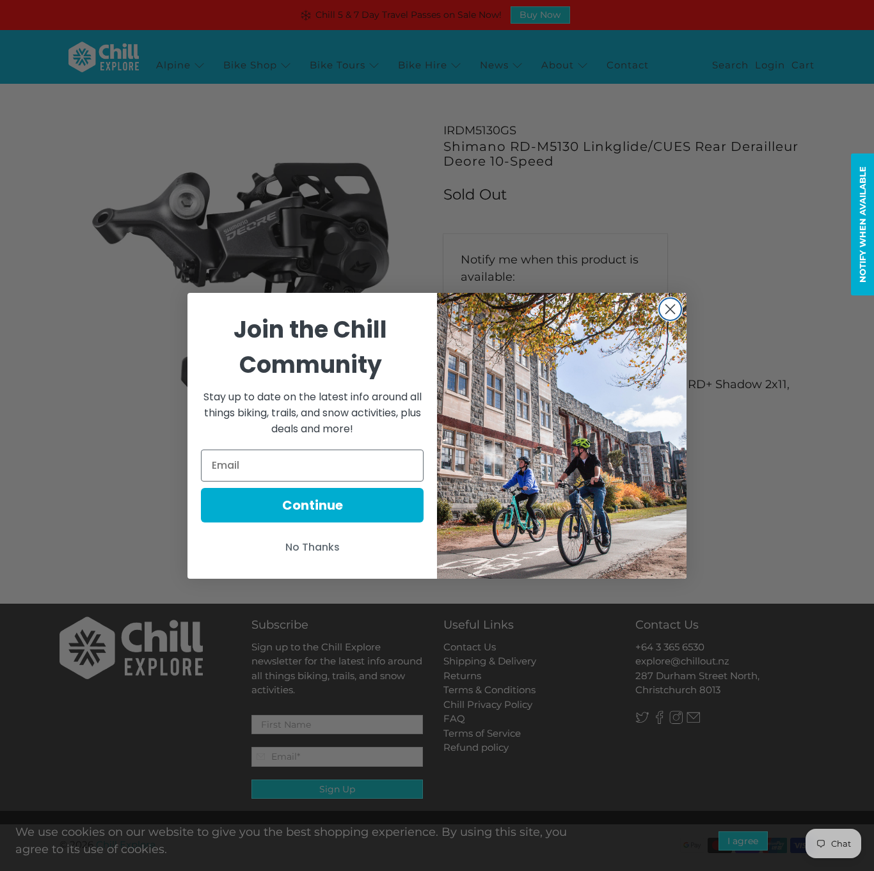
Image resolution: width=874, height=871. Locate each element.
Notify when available (862, 224)
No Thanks (312, 547)
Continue (312, 505)
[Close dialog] (670, 309)
